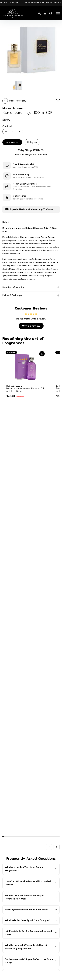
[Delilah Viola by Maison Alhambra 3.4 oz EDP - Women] (25, 367)
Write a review (31, 325)
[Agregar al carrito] (42, 353)
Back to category (17, 100)
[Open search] (51, 13)
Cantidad (7, 126)
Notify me (32, 142)
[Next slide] (57, 847)
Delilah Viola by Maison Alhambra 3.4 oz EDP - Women (25, 389)
